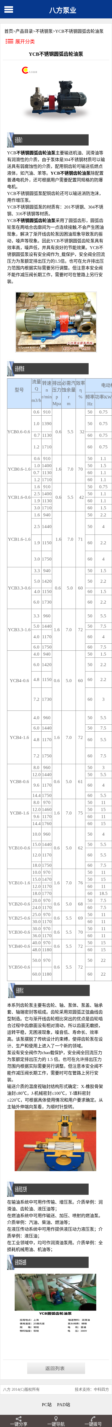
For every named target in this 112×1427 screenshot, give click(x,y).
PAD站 (63, 1404)
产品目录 (24, 31)
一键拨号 (93, 1424)
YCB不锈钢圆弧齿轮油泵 (79, 31)
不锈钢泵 (44, 31)
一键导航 (56, 1424)
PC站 (47, 1404)
